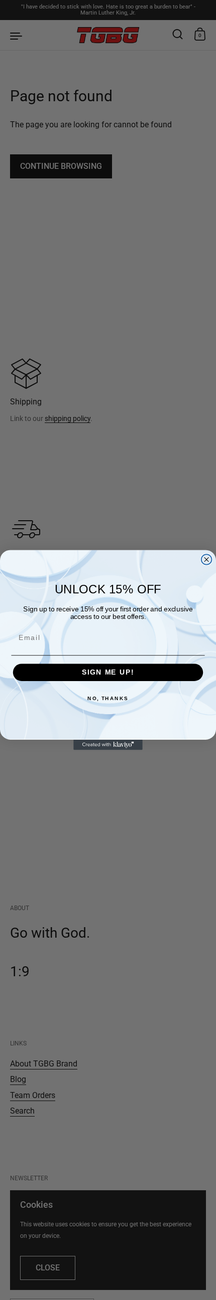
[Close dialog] (206, 559)
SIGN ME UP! (108, 672)
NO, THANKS (108, 699)
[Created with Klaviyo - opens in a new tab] (108, 745)
